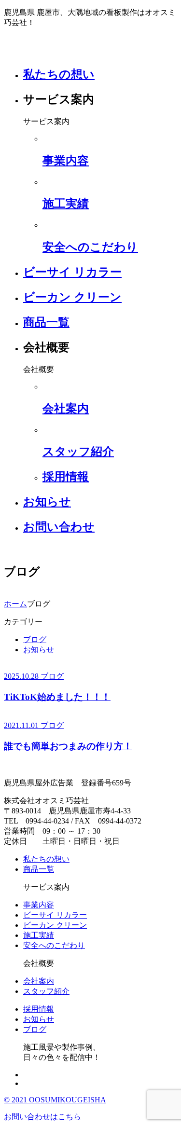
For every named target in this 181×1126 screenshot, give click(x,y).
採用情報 (38, 1009)
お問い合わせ (59, 527)
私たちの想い (59, 74)
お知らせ (47, 501)
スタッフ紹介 (46, 991)
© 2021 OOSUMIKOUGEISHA (55, 1100)
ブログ (34, 639)
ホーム (15, 604)
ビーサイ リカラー (72, 272)
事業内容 (38, 905)
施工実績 (38, 935)
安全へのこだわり (54, 945)
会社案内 (38, 981)
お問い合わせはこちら (42, 1116)
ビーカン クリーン (72, 297)
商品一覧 (46, 322)
